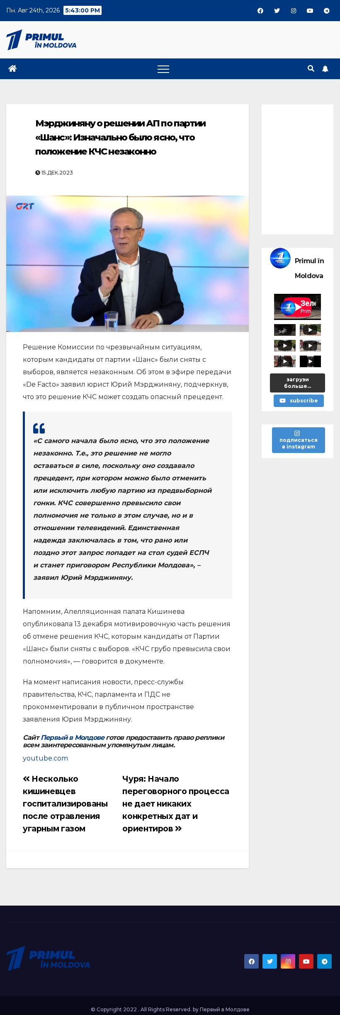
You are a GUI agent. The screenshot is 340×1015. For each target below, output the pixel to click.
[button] (311, 69)
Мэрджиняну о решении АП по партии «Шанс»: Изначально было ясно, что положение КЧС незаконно (120, 137)
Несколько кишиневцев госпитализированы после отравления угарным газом (65, 803)
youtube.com (45, 758)
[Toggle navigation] (163, 69)
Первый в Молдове (72, 737)
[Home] (12, 69)
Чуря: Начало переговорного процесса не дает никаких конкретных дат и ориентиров (175, 803)
